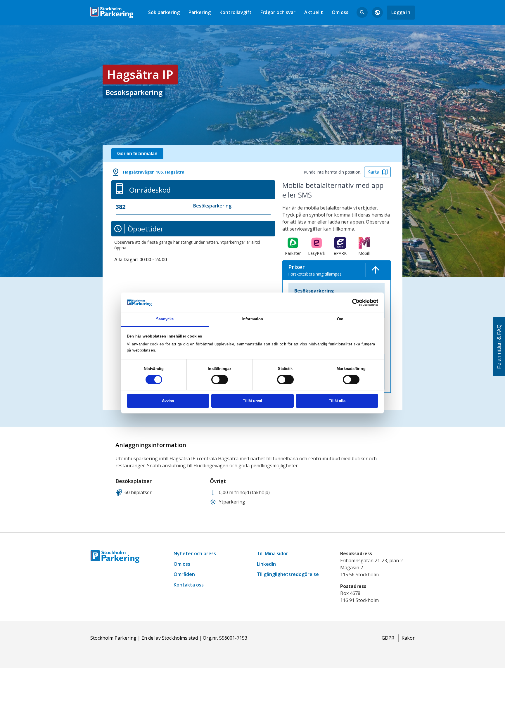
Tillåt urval (252, 401)
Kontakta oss (189, 585)
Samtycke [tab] (165, 319)
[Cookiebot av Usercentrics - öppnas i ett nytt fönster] (352, 302)
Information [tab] (252, 319)
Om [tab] (340, 319)
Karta (373, 172)
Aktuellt (313, 12)
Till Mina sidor (272, 553)
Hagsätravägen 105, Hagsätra (153, 172)
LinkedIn (266, 564)
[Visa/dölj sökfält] (362, 12)
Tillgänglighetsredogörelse (288, 574)
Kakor (408, 638)
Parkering (199, 12)
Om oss (340, 12)
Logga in (400, 12)
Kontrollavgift (235, 12)
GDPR (388, 638)
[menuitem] (164, 12)
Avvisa (168, 401)
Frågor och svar (277, 12)
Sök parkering (164, 12)
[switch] (219, 379)
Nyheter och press (195, 553)
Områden (184, 574)
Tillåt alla (337, 401)
